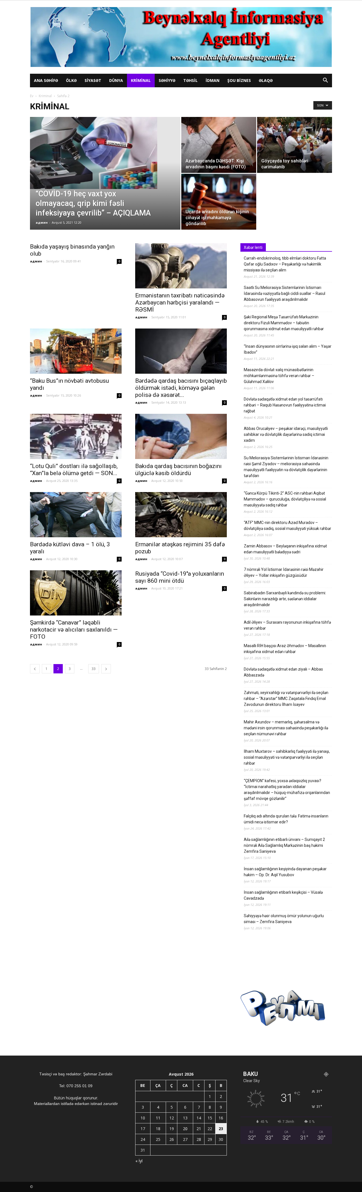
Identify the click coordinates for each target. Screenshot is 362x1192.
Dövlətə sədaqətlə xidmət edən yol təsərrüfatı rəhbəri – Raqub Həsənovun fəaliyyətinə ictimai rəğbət (285, 405)
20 (185, 1128)
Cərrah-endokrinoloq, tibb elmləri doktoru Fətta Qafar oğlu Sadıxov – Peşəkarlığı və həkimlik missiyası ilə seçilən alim (285, 264)
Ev (31, 95)
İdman (212, 80)
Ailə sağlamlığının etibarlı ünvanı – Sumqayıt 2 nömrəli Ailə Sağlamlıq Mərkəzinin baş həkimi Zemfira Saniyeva (284, 845)
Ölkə (71, 80)
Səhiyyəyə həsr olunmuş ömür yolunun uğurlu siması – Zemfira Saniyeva (284, 918)
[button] (325, 81)
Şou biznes (239, 80)
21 (199, 1128)
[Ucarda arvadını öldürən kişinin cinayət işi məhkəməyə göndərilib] (218, 202)
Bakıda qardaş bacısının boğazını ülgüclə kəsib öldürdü (178, 470)
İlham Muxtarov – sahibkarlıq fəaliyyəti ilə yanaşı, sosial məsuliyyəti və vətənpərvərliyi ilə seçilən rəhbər (287, 757)
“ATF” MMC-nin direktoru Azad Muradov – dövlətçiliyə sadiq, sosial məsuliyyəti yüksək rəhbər (287, 525)
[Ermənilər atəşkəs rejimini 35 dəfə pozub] (181, 514)
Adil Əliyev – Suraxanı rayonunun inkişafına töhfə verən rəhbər (287, 625)
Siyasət (93, 80)
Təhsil (190, 80)
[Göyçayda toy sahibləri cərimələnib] (294, 145)
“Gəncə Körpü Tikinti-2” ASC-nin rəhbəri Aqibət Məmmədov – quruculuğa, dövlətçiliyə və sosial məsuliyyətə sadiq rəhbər (285, 499)
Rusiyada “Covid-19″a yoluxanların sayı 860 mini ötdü (179, 577)
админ (42, 222)
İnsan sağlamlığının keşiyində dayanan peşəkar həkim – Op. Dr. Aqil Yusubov (285, 872)
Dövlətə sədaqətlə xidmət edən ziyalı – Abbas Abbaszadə (283, 672)
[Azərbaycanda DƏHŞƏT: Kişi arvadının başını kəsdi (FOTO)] (218, 145)
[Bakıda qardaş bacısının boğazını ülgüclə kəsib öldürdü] (181, 436)
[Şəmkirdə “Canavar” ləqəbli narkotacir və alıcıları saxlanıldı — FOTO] (76, 592)
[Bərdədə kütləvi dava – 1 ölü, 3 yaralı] (76, 514)
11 (158, 1118)
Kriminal (141, 80)
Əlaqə (266, 80)
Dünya (116, 80)
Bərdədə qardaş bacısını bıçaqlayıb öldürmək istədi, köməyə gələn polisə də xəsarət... (181, 387)
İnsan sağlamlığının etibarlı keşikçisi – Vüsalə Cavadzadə (283, 895)
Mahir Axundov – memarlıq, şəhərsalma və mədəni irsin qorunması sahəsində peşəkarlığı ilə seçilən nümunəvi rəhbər (286, 728)
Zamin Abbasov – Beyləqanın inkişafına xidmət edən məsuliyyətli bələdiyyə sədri (285, 549)
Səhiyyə (167, 80)
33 (94, 668)
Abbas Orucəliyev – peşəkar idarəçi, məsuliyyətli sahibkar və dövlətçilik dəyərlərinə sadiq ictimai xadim (286, 434)
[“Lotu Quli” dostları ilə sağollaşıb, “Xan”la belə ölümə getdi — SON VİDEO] (76, 436)
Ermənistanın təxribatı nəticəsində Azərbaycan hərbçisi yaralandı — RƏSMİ (180, 302)
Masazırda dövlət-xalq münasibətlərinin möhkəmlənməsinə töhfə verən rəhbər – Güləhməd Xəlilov (279, 375)
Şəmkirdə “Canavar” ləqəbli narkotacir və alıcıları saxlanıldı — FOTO (74, 629)
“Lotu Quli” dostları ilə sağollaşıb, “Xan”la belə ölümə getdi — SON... (74, 470)
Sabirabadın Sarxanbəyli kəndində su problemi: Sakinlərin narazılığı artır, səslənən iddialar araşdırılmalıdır (285, 599)
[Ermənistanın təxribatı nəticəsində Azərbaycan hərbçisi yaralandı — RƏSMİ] (181, 265)
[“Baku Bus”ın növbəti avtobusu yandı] (76, 351)
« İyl (139, 1160)
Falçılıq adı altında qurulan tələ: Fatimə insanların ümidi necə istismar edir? (286, 819)
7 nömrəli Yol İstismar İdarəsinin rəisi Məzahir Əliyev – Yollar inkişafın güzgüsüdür (284, 572)
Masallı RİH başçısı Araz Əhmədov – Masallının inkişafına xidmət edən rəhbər (285, 648)
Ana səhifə (46, 80)
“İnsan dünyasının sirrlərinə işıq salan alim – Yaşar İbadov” (287, 349)
